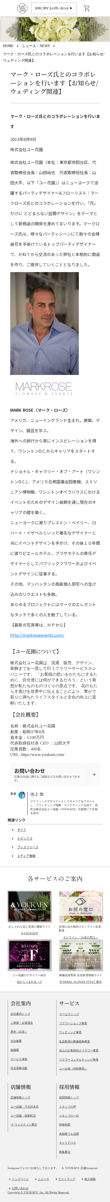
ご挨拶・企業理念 (21, 1022)
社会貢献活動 (18, 1068)
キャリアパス (67, 1142)
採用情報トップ (69, 1097)
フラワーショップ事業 (73, 1023)
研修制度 (64, 1124)
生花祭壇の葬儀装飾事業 (74, 1041)
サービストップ (69, 1014)
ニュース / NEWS (36, 46)
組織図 (14, 1049)
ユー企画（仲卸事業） (73, 1068)
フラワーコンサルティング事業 (78, 1059)
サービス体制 (18, 1059)
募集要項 (64, 1151)
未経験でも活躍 (69, 1133)
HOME (8, 46)
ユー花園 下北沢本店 (24, 1106)
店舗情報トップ (20, 1097)
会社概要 (16, 1040)
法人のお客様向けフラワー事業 (78, 1050)
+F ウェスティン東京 (23, 1124)
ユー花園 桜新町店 (23, 1115)
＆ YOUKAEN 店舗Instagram (79, 1168)
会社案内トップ (20, 1013)
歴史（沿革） (18, 1031)
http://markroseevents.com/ (37, 635)
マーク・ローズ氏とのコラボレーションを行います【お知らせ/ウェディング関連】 (53, 57)
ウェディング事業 (70, 1032)
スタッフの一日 (69, 1115)
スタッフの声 (67, 1106)
